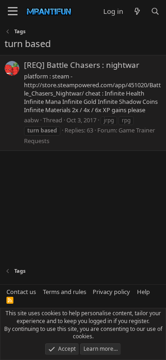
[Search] (155, 11)
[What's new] (137, 11)
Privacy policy (111, 292)
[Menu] (13, 11)
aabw (31, 120)
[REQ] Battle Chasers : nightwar (81, 65)
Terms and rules (64, 292)
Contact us (21, 292)
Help (143, 292)
